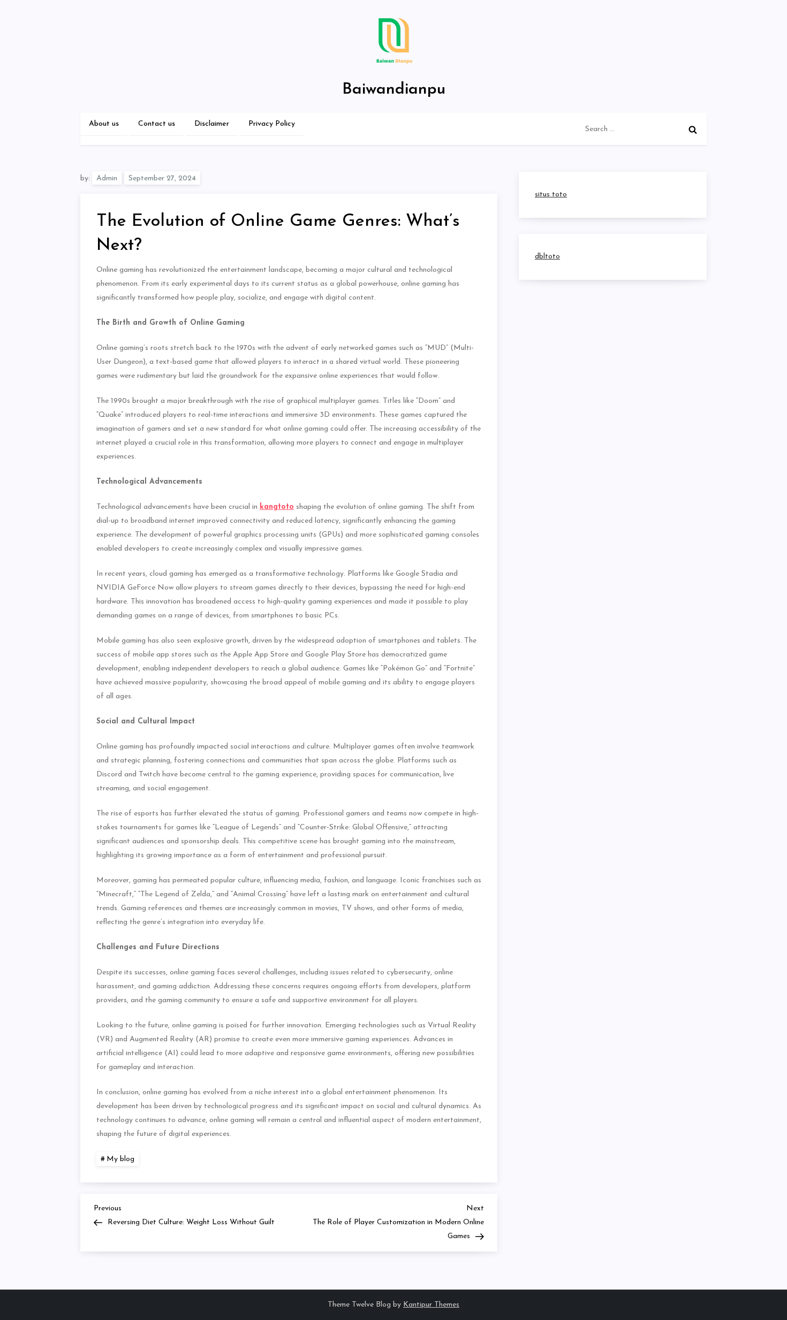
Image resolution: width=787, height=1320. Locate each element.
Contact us (156, 124)
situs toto (551, 194)
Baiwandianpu (393, 89)
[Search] (693, 129)
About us (104, 124)
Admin (106, 178)
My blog (120, 1159)
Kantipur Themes (431, 1305)
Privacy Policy (271, 124)
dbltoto (547, 257)
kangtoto (277, 507)
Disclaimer (211, 124)
